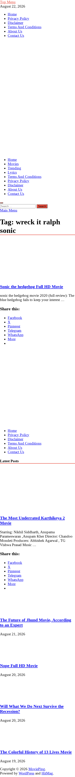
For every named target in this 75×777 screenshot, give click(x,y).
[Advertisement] (37, 116)
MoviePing (36, 769)
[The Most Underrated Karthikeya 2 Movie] (33, 509)
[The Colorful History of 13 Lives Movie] (13, 743)
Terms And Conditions (24, 27)
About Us (15, 31)
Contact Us (16, 35)
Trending (14, 168)
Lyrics (12, 172)
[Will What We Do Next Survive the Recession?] (13, 697)
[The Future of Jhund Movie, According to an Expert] (13, 611)
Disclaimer (15, 23)
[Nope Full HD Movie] (13, 657)
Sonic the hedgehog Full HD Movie (31, 286)
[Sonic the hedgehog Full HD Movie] (37, 260)
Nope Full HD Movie (19, 665)
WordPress (26, 773)
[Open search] (1, 202)
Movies (13, 164)
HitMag (47, 773)
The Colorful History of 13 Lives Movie (36, 752)
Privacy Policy (18, 18)
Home (12, 14)
